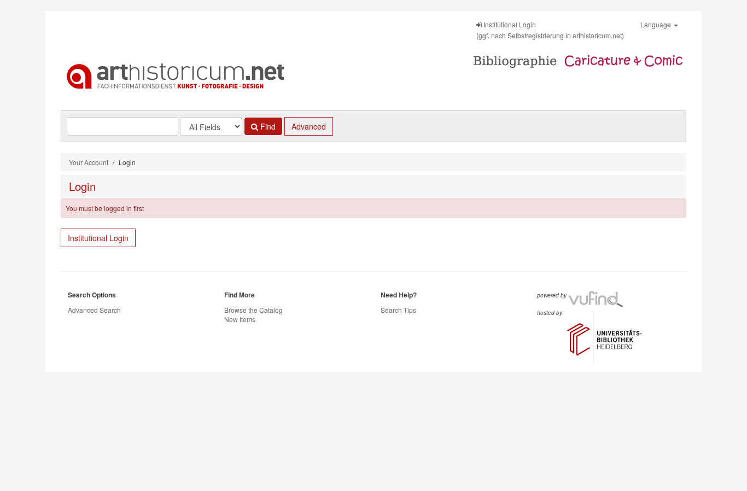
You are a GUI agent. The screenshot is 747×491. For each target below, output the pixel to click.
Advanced (308, 126)
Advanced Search (94, 309)
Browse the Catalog (253, 309)
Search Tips (398, 309)
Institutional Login (98, 237)
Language (656, 24)
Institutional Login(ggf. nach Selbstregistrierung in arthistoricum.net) (550, 30)
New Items (239, 319)
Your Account (88, 162)
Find (267, 126)
